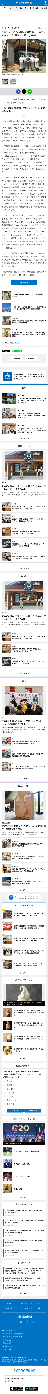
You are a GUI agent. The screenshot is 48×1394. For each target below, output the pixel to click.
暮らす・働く (34, 8)
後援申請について (8, 1346)
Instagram (27, 1322)
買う (26, 8)
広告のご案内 (7, 1343)
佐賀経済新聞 (22, 2)
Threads (33, 1322)
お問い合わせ (7, 1340)
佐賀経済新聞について (10, 1330)
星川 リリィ (11, 1100)
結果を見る (33, 1110)
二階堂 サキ (11, 1085)
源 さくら (10, 1081)
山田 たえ (10, 1104)
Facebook (15, 1322)
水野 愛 (10, 1089)
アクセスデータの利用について (12, 1337)
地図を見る (24, 282)
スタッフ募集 (7, 1349)
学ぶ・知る (43, 8)
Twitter (21, 1322)
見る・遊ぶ (19, 8)
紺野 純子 (10, 1093)
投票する (15, 1110)
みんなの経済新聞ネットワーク (24, 1370)
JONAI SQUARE (10, 343)
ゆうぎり (10, 1096)
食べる (12, 8)
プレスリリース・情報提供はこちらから (15, 1334)
